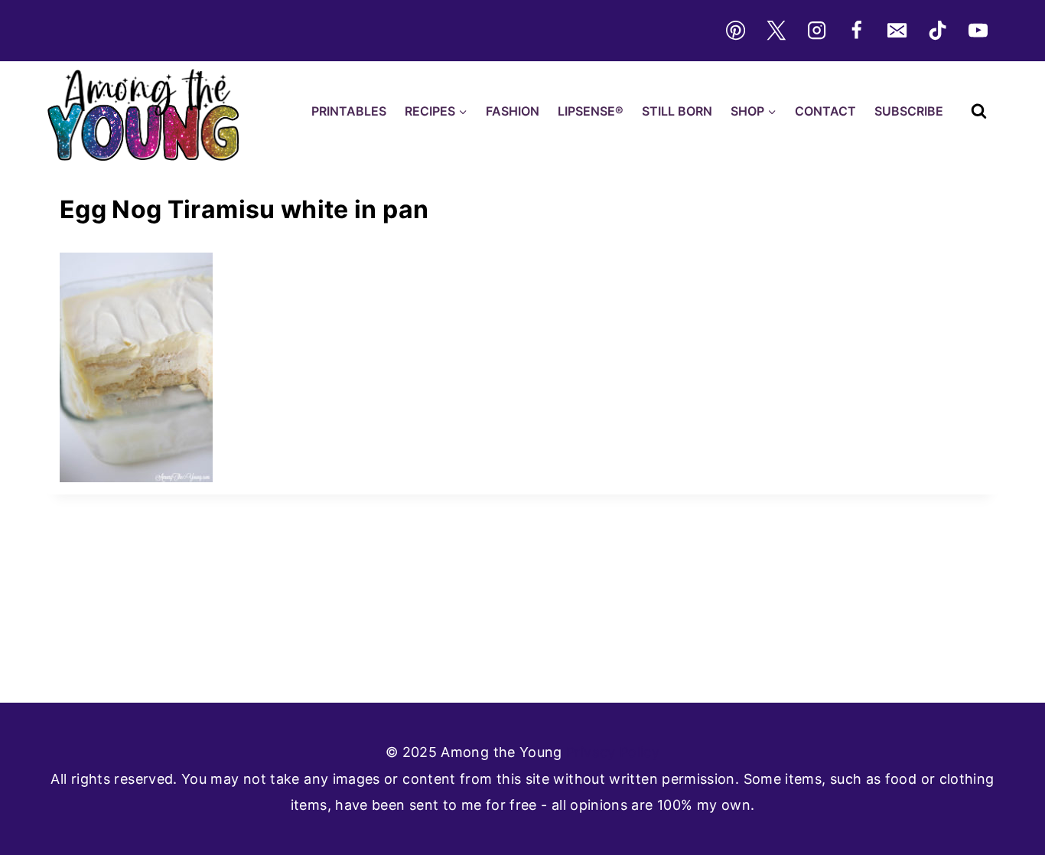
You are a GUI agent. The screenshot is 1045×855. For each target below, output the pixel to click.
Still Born (677, 111)
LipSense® (590, 111)
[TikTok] (938, 30)
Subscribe (908, 111)
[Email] (897, 30)
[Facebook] (857, 30)
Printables (348, 111)
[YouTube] (978, 30)
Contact (825, 111)
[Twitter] (776, 30)
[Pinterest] (735, 30)
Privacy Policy (612, 752)
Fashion (512, 111)
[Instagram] (816, 30)
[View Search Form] (979, 111)
